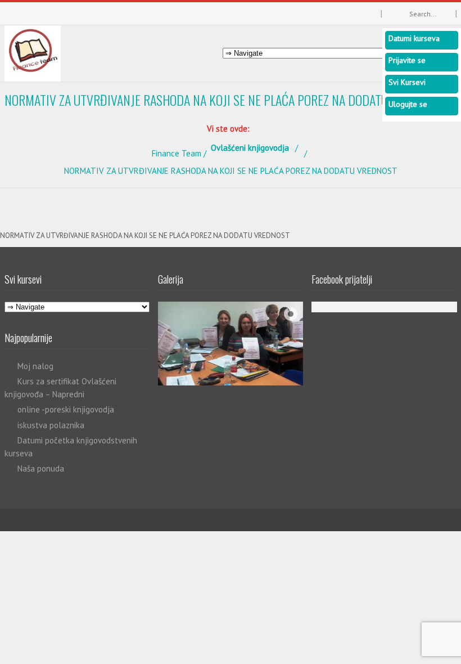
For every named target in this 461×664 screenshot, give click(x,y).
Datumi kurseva (414, 38)
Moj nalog (35, 366)
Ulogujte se (407, 104)
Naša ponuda (40, 468)
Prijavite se (407, 60)
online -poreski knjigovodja (65, 409)
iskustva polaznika (50, 425)
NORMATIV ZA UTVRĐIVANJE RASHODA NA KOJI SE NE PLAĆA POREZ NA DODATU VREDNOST (145, 235)
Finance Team (176, 153)
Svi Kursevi (407, 82)
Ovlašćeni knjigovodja (250, 147)
